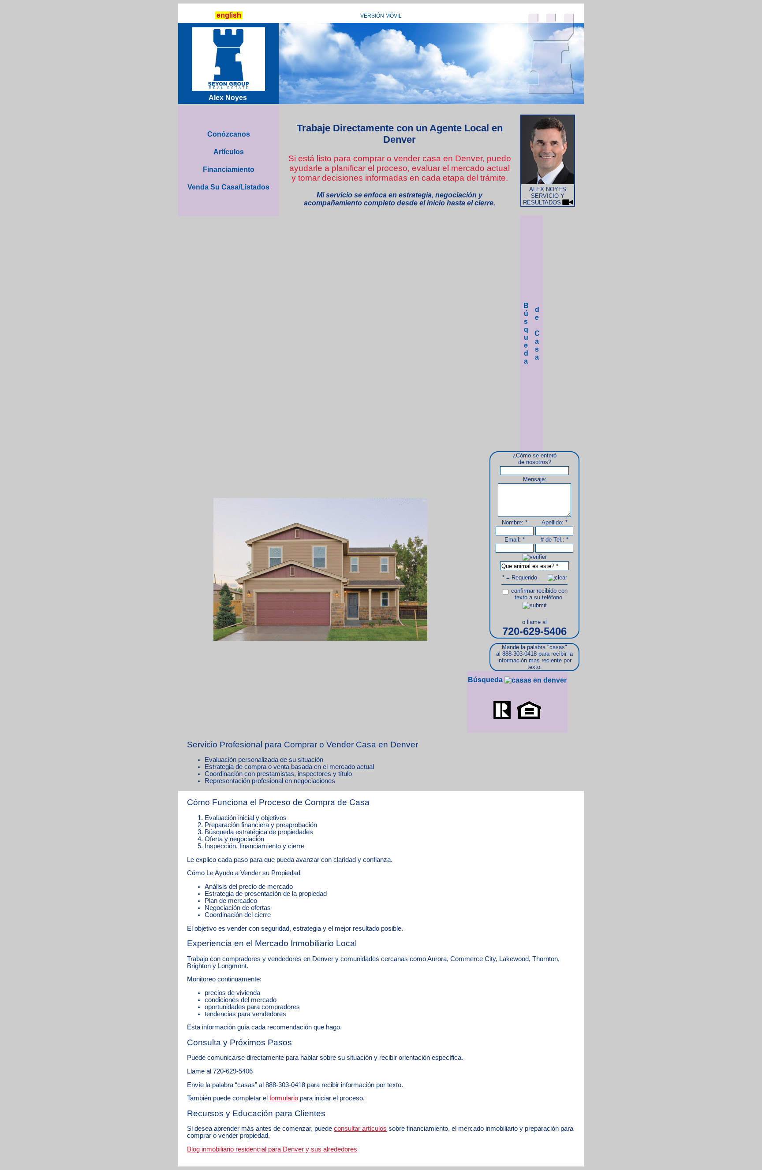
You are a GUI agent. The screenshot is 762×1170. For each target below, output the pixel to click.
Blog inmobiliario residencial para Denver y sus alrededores (272, 1149)
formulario (283, 1098)
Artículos (228, 152)
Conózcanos (228, 134)
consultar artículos (360, 1128)
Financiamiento (228, 169)
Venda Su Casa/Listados (228, 187)
